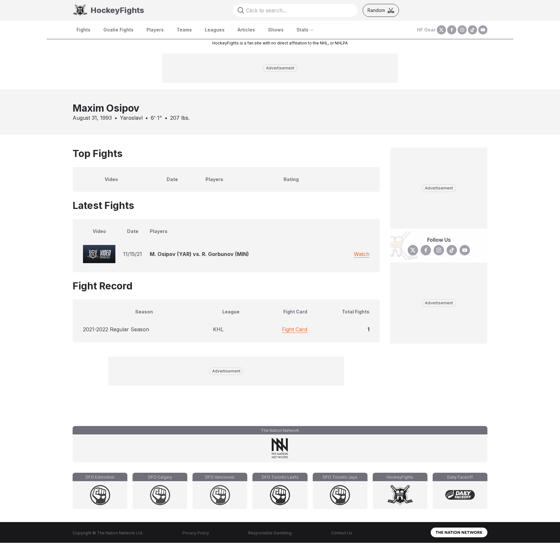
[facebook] (451, 29)
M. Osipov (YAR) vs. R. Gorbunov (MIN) (199, 254)
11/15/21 (132, 254)
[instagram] (462, 29)
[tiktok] (472, 29)
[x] (441, 29)
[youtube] (482, 29)
